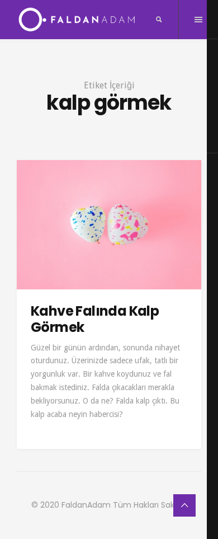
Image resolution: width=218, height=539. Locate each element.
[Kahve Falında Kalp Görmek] (109, 224)
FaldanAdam (86, 504)
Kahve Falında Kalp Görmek (95, 319)
